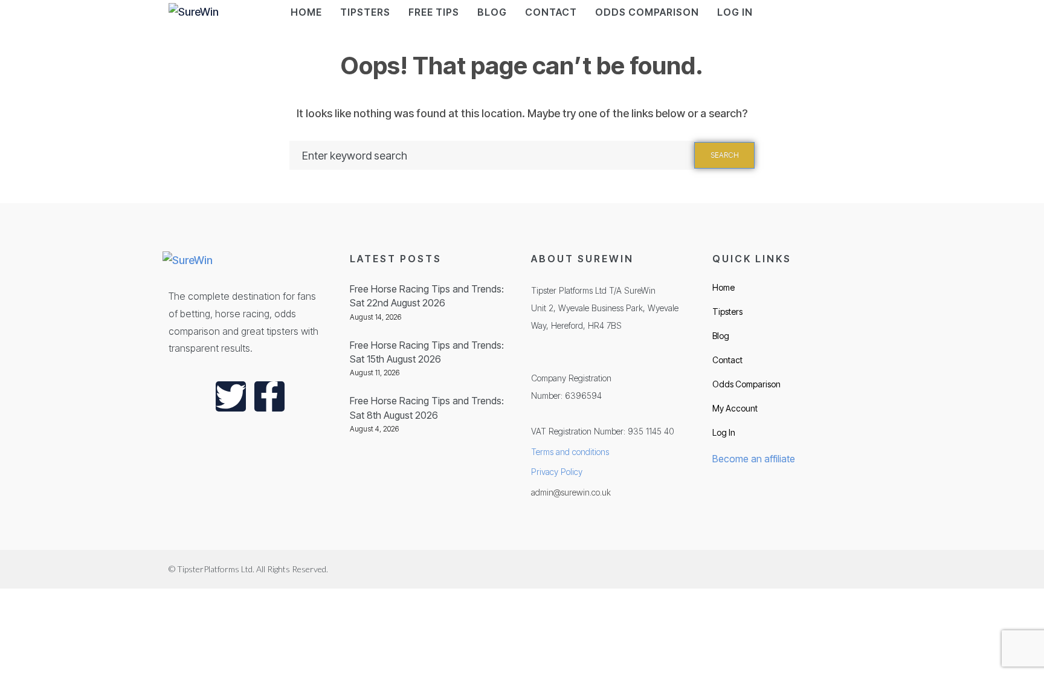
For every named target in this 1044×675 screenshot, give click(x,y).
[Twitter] (231, 396)
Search (724, 155)
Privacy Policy (556, 472)
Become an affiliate (753, 459)
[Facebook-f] (269, 396)
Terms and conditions (570, 452)
